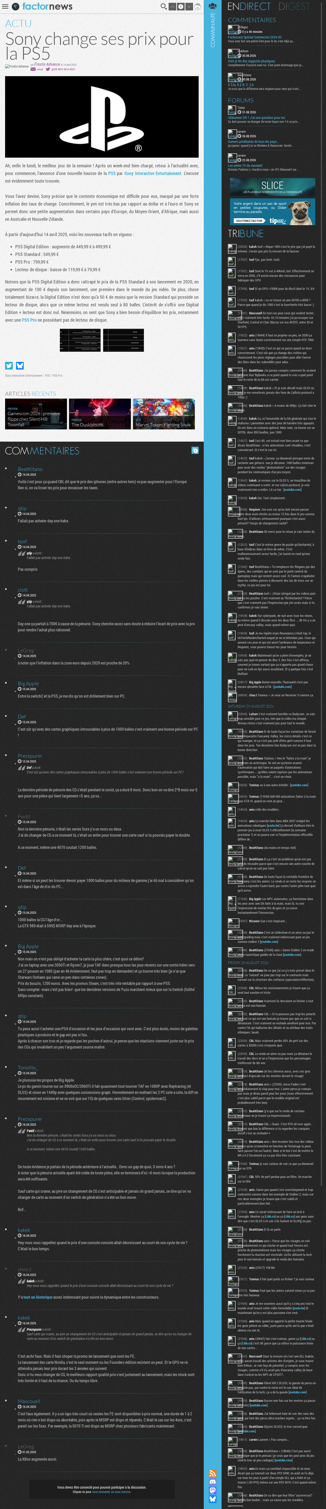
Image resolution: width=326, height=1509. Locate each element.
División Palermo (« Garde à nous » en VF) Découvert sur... (263, 169)
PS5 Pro (29, 320)
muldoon (243, 51)
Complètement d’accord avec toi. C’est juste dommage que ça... (266, 65)
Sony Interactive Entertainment (152, 173)
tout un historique (37, 1297)
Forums (241, 100)
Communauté (212, 729)
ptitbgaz (243, 27)
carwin (242, 131)
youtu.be (273, 825)
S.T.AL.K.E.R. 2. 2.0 (241, 85)
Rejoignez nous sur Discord (212, 1482)
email (40, 69)
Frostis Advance (47, 64)
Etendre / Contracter (212, 1464)
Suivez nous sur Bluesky (212, 1499)
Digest (294, 6)
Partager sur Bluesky (20, 366)
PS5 (112, 173)
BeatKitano (244, 75)
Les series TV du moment (245, 166)
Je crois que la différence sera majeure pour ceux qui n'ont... (264, 89)
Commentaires (252, 20)
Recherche (164, 6)
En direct (249, 6)
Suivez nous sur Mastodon (212, 1490)
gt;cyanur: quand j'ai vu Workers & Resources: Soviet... (261, 145)
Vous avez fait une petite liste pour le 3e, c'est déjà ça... (261, 41)
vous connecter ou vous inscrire (111, 1492)
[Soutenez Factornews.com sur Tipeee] (272, 224)
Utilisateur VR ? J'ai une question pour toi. (257, 118)
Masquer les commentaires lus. (195, 450)
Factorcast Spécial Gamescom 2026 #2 (255, 37)
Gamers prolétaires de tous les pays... (253, 142)
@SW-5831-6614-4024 (63, 69)
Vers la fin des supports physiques (251, 61)
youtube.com (292, 489)
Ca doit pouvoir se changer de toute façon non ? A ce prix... (264, 121)
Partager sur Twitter (9, 366)
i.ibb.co (270, 1216)
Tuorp (241, 107)
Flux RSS (212, 1473)
